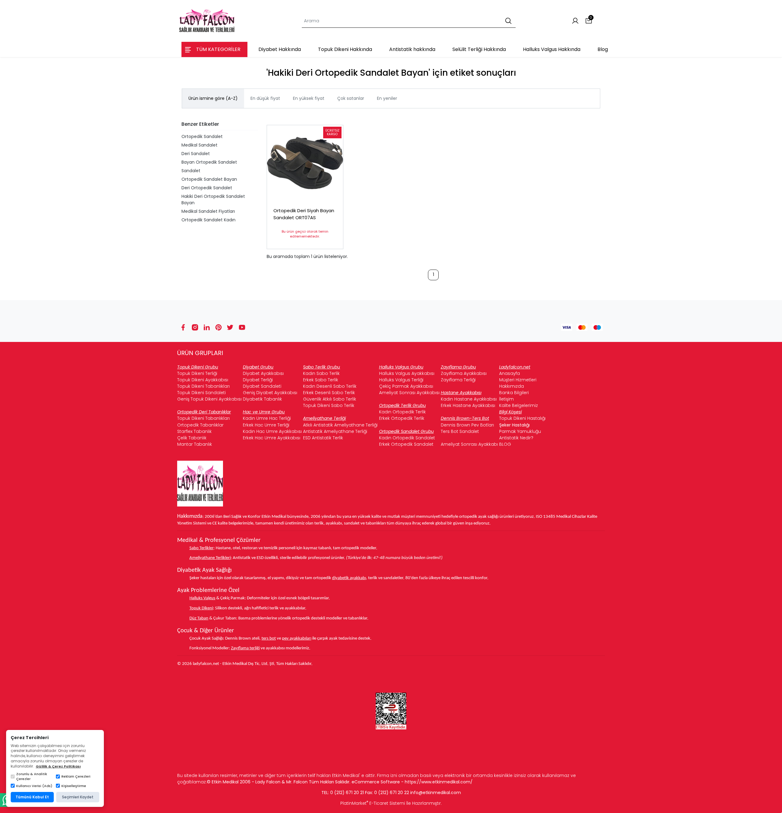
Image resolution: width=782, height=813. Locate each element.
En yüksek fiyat (308, 98)
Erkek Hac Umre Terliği (266, 425)
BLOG (505, 444)
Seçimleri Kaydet (77, 797)
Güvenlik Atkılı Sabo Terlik (329, 399)
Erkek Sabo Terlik (320, 380)
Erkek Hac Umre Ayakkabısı (271, 438)
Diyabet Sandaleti (262, 386)
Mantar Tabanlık (194, 444)
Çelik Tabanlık (191, 438)
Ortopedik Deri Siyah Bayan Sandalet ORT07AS (303, 214)
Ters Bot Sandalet (460, 431)
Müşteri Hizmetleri (517, 380)
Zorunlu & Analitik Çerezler (31, 776)
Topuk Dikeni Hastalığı (522, 418)
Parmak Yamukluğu (520, 431)
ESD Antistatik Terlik (323, 438)
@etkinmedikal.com (439, 792)
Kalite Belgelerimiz (518, 405)
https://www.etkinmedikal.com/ (439, 782)
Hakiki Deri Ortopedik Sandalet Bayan (213, 199)
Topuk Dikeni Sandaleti (201, 393)
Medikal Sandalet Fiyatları (208, 211)
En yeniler (387, 98)
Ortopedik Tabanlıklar (200, 425)
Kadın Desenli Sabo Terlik (329, 386)
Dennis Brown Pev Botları (467, 425)
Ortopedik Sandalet (202, 136)
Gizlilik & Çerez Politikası (58, 766)
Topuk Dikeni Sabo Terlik (328, 405)
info (414, 792)
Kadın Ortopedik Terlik (402, 412)
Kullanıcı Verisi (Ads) (34, 785)
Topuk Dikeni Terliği (197, 373)
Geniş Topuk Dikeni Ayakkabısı (209, 399)
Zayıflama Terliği (458, 380)
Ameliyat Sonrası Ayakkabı (469, 444)
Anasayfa (509, 373)
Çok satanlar (350, 98)
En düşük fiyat (265, 98)
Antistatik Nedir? (516, 438)
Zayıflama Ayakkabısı (464, 373)
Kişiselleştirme (73, 785)
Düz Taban (198, 618)
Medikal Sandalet (199, 145)
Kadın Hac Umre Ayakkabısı (272, 431)
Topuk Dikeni (201, 608)
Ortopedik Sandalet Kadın (208, 220)
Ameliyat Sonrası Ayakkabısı (409, 393)
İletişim (506, 399)
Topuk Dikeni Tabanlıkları (203, 386)
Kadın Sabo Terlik (321, 373)
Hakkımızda (511, 386)
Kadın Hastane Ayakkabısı (469, 399)
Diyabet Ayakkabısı (263, 373)
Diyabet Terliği (258, 380)
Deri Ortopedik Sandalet (206, 188)
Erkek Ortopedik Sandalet (406, 444)
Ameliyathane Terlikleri (210, 558)
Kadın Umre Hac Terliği (267, 418)
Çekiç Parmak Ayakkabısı (406, 386)
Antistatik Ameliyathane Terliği (335, 431)
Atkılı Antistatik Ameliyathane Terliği (340, 425)
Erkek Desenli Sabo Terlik (329, 393)
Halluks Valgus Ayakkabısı (406, 373)
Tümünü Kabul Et (32, 797)
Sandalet (190, 171)
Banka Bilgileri (514, 393)
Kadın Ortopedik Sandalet (407, 438)
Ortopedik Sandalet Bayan (209, 179)
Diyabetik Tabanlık (262, 399)
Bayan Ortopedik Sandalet (209, 162)
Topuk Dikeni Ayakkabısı (202, 380)
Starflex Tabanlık (194, 431)
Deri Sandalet (195, 154)
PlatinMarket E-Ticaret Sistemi (372, 803)
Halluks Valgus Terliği (401, 380)
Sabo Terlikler (201, 548)
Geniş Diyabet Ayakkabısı (270, 393)
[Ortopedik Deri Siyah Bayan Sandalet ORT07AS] (305, 163)
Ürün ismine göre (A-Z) (213, 98)
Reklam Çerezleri (75, 776)
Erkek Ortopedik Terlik (401, 418)
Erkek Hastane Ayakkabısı (468, 405)
